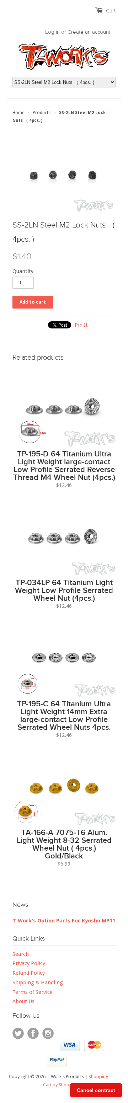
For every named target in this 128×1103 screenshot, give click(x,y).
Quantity (22, 271)
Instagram (48, 1033)
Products (41, 112)
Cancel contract (96, 1090)
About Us (23, 1001)
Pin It (81, 325)
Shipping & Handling (37, 982)
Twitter (18, 1033)
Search (20, 954)
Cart (111, 10)
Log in (52, 32)
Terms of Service (32, 992)
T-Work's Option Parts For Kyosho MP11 (63, 920)
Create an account (89, 32)
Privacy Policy (28, 963)
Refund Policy (28, 973)
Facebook (33, 1033)
